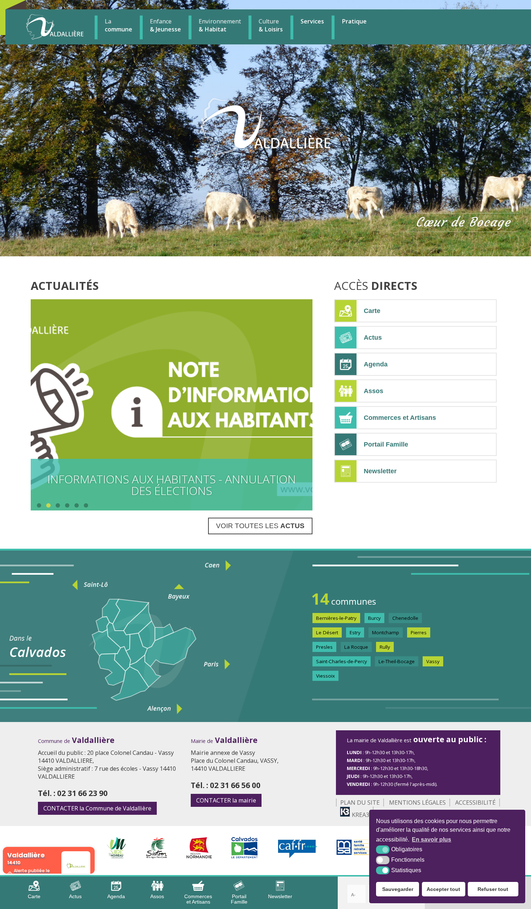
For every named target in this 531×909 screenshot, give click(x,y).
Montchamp (385, 632)
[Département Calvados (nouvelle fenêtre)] (245, 856)
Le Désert (327, 632)
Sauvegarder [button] (397, 889)
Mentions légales (417, 802)
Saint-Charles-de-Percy (341, 661)
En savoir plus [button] (431, 839)
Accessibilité (475, 802)
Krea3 (359, 815)
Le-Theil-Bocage (397, 661)
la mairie (226, 800)
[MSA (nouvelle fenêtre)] (352, 856)
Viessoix (325, 676)
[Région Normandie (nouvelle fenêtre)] (199, 856)
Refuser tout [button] (493, 889)
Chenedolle (405, 618)
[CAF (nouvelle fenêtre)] (297, 856)
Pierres (419, 632)
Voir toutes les (260, 526)
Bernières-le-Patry (336, 618)
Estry (355, 632)
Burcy (374, 618)
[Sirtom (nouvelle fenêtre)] (156, 856)
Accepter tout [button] (443, 889)
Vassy (433, 661)
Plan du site (360, 802)
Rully (385, 647)
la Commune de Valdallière (97, 808)
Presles (324, 647)
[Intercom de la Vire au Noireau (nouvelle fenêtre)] (116, 856)
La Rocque (356, 647)
